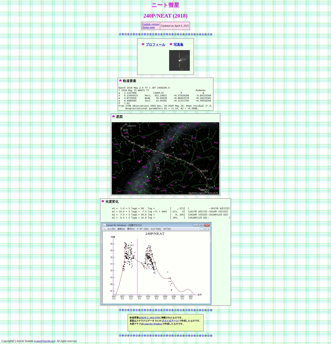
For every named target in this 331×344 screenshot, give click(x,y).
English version (150, 24)
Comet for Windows (152, 323)
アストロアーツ (170, 320)
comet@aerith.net (44, 341)
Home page (148, 27)
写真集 (178, 44)
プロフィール (155, 44)
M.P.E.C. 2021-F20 (150, 317)
